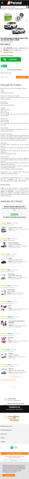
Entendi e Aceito (9, 475)
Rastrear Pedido (8, 426)
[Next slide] (26, 20)
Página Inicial (3, 9)
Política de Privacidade (11, 472)
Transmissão (11, 9)
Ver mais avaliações (14, 376)
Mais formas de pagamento (7, 55)
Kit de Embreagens (19, 9)
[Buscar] (27, 7)
